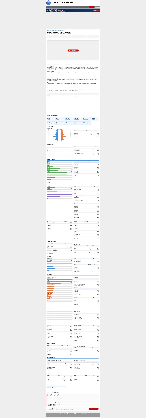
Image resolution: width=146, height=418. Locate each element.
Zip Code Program (68, 416)
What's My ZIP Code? (79, 7)
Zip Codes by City (72, 7)
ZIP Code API (92, 7)
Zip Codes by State (58, 7)
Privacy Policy (78, 416)
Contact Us (73, 416)
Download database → (93, 408)
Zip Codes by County (65, 7)
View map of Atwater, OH (73, 50)
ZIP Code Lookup (86, 7)
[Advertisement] (73, 21)
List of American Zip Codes (50, 7)
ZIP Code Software (63, 413)
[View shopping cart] (97, 7)
